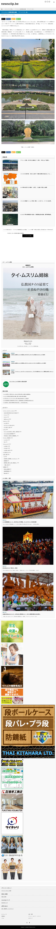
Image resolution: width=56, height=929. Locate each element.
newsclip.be (27, 927)
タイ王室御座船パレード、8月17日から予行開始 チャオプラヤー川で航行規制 (19, 521)
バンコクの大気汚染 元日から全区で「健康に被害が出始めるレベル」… (36, 173)
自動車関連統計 (7, 471)
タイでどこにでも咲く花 (8, 425)
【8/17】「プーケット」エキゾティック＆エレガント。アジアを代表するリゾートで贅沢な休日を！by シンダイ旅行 (32, 372)
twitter (47, 1)
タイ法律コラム (6, 452)
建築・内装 (7, 464)
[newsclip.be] (10, 4)
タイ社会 (5, 448)
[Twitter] (27, 922)
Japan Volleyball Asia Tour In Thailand (10, 412)
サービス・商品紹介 (6, 437)
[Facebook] (29, 922)
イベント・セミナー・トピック (9, 410)
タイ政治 (5, 446)
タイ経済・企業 (7, 450)
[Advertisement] (28, 249)
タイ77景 (5, 423)
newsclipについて (4, 902)
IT (4, 456)
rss (45, 1)
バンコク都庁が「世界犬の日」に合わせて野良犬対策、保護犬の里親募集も (17, 394)
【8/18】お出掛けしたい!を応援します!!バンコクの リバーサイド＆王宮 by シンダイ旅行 (28, 363)
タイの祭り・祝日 (7, 427)
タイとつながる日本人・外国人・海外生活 (11, 431)
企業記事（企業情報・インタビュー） (11, 458)
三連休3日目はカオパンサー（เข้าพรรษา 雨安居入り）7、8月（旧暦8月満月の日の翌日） (22, 614)
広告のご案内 (3, 896)
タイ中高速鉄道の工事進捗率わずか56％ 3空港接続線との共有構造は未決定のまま (18, 400)
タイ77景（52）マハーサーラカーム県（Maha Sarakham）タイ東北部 (16, 398)
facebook (49, 1)
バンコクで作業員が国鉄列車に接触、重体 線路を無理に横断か (15, 396)
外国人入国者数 (7, 469)
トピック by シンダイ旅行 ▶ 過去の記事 (18, 381)
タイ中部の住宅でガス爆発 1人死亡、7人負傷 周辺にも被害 (33, 187)
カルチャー (5, 421)
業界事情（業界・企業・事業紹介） (10, 462)
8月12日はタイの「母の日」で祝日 (10, 568)
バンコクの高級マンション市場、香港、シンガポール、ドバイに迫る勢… (36, 201)
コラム (4, 429)
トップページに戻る (28, 235)
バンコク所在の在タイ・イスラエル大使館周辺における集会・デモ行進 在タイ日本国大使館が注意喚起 (15, 230)
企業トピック (6, 419)
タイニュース (5, 444)
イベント (5, 414)
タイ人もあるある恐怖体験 (9, 433)
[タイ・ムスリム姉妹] (28, 339)
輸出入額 (5, 473)
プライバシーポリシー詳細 (6, 890)
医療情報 (5, 460)
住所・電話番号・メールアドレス (7, 908)
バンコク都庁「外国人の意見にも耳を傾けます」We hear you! (40, 229)
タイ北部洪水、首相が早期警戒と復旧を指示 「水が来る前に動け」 (15, 402)
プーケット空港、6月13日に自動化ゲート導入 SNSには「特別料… (35, 160)
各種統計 (3, 916)
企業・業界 (5, 454)
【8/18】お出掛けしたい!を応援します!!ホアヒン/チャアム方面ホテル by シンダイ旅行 (28, 354)
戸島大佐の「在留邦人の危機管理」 (10, 435)
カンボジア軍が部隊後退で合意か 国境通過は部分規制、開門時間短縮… (36, 214)
